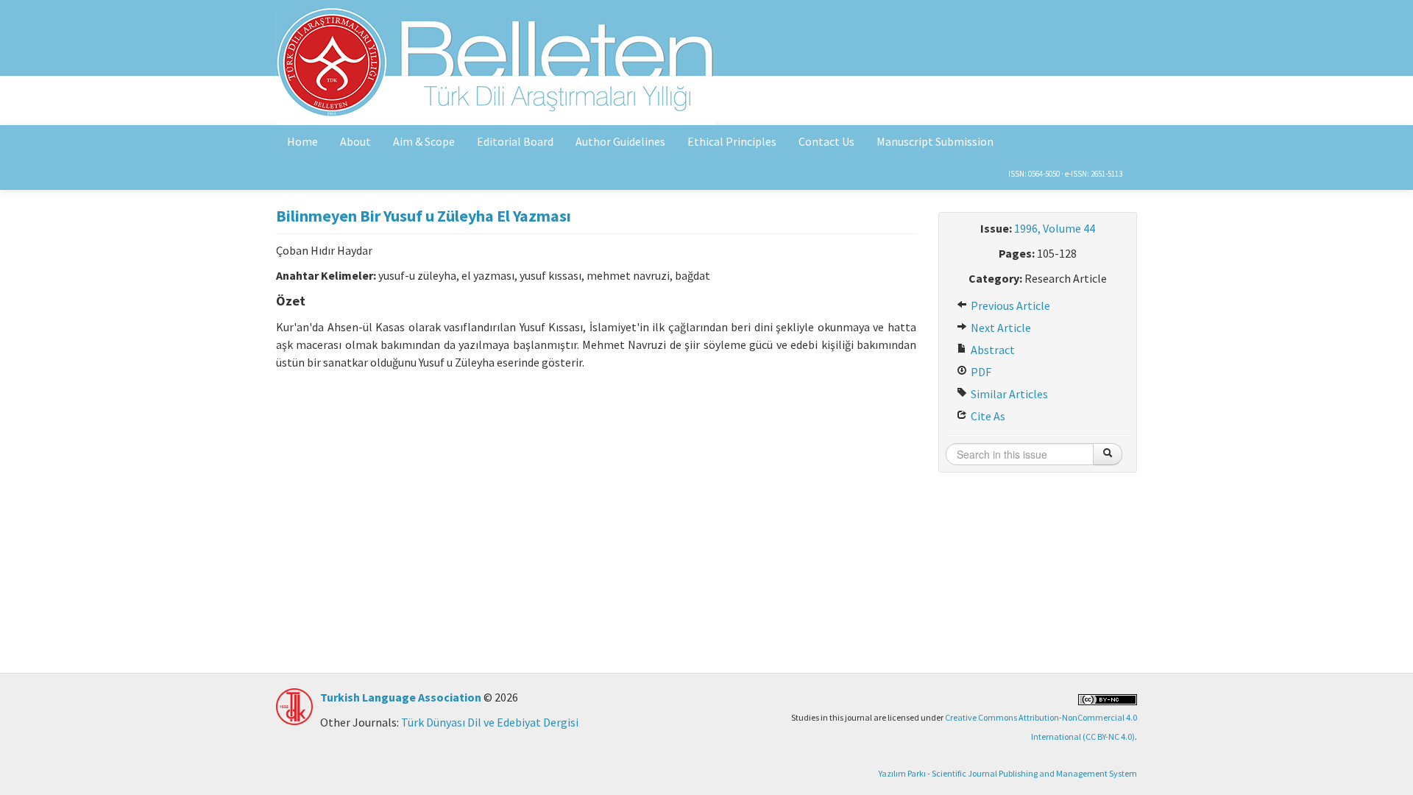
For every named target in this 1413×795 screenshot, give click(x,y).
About (355, 141)
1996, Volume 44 (1054, 228)
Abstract (991, 349)
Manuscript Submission (935, 141)
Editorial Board (515, 141)
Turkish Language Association (400, 697)
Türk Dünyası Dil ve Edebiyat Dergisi (489, 722)
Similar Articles (1008, 393)
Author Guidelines (620, 141)
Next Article (999, 327)
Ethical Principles (731, 141)
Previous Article (1009, 305)
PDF (979, 371)
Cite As (986, 416)
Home (302, 141)
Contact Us (826, 141)
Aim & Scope (424, 141)
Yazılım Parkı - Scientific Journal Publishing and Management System (1008, 773)
